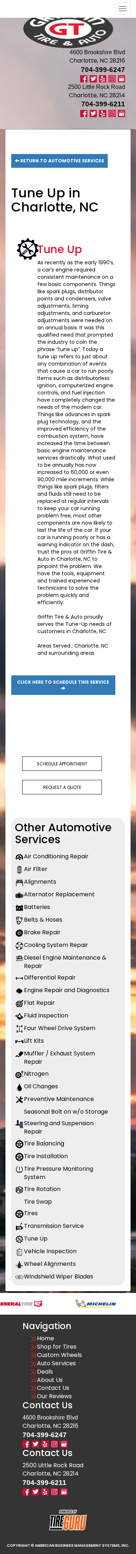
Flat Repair (39, 1003)
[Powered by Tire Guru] (68, 1520)
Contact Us (53, 1388)
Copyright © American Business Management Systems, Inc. (68, 1545)
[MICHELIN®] (81, 1303)
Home (45, 1338)
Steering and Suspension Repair (59, 1127)
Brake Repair (42, 932)
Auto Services (56, 1363)
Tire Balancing (44, 1144)
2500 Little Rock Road (52, 1465)
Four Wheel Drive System (59, 1028)
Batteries (37, 907)
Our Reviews (54, 1396)
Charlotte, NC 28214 (97, 95)
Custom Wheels (59, 1355)
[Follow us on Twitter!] (93, 78)
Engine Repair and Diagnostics (67, 990)
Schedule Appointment (62, 764)
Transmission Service (54, 1226)
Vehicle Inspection (50, 1251)
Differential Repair (50, 978)
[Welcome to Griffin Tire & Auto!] (68, 29)
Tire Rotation (42, 1189)
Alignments (40, 882)
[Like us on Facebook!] (83, 78)
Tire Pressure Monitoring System (58, 1173)
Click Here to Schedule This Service (63, 682)
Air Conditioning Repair (56, 857)
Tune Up (36, 1239)
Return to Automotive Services (61, 161)
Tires (31, 1213)
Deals (45, 1372)
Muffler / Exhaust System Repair (59, 1058)
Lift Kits (34, 1041)
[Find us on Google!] (121, 78)
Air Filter (36, 869)
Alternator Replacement (59, 894)
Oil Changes (41, 1086)
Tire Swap (38, 1202)
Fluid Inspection (46, 1016)
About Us (50, 1380)
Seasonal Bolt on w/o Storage (66, 1112)
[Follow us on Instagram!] (112, 78)
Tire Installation (46, 1156)
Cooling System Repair (56, 945)
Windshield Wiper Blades (58, 1277)
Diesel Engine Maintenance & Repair (65, 962)
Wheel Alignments (50, 1264)
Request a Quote (62, 787)
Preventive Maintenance (59, 1099)
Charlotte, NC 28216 (97, 60)
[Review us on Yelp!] (102, 78)
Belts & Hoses (43, 920)
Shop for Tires (57, 1347)
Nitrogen (36, 1074)
